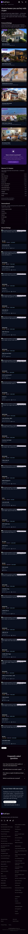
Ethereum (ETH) (4, 866)
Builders (16, 831)
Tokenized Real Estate (19, 887)
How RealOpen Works (5, 829)
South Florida (15, 921)
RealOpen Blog (18, 890)
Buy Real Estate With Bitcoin (7, 843)
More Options (4, 885)
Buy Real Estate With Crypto (7, 826)
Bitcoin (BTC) (3, 864)
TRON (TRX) (3, 880)
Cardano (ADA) (4, 878)
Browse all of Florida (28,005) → (7, 199)
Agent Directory (18, 880)
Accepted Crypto (4, 853)
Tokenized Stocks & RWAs (6, 887)
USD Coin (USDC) (4, 871)
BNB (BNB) (3, 883)
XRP (2, 873)
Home (2, 4)
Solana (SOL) (3, 875)
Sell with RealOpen (19, 892)
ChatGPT (17, 913)
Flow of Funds (4, 834)
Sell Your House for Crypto (20, 878)
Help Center (17, 885)
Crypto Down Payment (6, 836)
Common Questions (5, 831)
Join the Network (18, 837)
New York (15, 919)
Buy (6, 4)
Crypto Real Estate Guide (20, 848)
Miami (2, 921)
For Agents (17, 826)
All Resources (17, 883)
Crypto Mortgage (18, 860)
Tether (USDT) (4, 868)
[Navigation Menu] (25, 2)
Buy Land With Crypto (5, 855)
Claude (16, 911)
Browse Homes (11, 4)
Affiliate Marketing (18, 842)
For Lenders (17, 840)
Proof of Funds (4, 838)
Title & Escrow (18, 829)
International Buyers (5, 858)
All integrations (18, 908)
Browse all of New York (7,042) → (8, 198)
